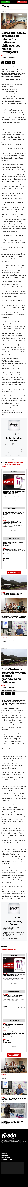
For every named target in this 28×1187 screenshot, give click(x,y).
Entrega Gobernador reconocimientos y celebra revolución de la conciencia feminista (14, 513)
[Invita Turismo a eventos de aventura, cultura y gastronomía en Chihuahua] (14, 582)
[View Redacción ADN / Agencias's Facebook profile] (9, 434)
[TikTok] (13, 1146)
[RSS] (8, 1146)
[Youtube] (18, 1146)
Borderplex (4, 615)
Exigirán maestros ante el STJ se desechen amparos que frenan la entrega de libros (12, 522)
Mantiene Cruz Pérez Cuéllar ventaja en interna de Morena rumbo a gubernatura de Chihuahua (14, 492)
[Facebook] (6, 62)
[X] (9, 62)
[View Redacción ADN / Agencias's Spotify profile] (19, 434)
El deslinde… (6, 558)
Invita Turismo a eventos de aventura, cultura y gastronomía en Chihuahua (11, 594)
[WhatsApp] (2, 62)
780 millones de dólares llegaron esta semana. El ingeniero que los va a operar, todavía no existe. (14, 551)
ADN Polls (5, 490)
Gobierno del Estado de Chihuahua (15, 462)
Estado (6, 11)
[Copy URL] (13, 62)
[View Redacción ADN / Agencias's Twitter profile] (12, 434)
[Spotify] (11, 1146)
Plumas (4, 541)
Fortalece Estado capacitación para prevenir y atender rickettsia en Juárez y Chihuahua (13, 617)
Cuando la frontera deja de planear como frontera (13, 543)
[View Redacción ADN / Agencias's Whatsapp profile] (15, 434)
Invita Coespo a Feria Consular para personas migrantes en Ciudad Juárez (13, 639)
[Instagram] (4, 1146)
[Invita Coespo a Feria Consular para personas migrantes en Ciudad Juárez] (14, 628)
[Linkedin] (6, 1146)
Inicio (2, 11)
